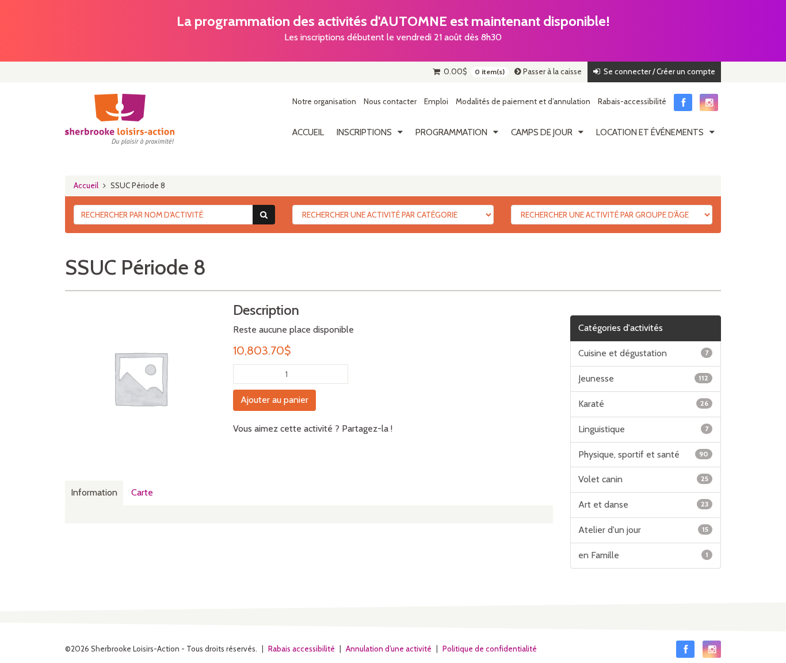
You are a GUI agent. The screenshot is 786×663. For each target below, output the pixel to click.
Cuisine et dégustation (643, 353)
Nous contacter (390, 101)
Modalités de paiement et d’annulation (523, 101)
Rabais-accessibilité (632, 101)
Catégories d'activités (620, 327)
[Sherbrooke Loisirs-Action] (119, 119)
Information (94, 492)
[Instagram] (709, 102)
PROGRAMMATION (451, 132)
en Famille (643, 555)
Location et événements (650, 132)
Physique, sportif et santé (643, 454)
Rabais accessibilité (301, 648)
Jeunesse (643, 378)
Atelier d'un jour (643, 529)
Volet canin (643, 479)
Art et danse (643, 504)
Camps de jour (542, 132)
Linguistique (643, 429)
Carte (142, 492)
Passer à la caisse (551, 71)
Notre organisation (324, 101)
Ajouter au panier (274, 399)
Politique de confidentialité (489, 648)
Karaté (643, 403)
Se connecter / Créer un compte (657, 71)
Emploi (436, 101)
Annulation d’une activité (389, 648)
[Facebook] (683, 102)
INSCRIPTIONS (364, 132)
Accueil (308, 132)
